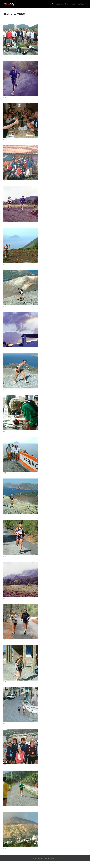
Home (49, 4)
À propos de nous (57, 4)
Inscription (80, 4)
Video (74, 4)
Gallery (67, 4)
